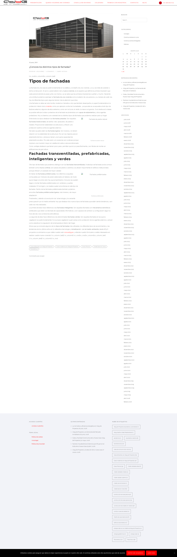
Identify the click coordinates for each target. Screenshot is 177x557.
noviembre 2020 (129, 353)
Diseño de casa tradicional (121, 517)
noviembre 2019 (129, 384)
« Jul (122, 71)
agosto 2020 (127, 363)
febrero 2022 (128, 301)
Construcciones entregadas (132, 41)
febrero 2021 (128, 342)
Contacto (134, 2)
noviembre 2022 (129, 269)
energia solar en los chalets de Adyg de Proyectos (127, 528)
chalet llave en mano (100, 246)
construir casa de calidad (121, 511)
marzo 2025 (127, 172)
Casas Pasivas (86, 246)
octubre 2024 (128, 189)
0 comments (50, 71)
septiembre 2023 (129, 234)
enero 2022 (127, 304)
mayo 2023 (127, 248)
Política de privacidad (38, 444)
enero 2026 (127, 140)
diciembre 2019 (128, 381)
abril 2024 (127, 210)
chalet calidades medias (121, 472)
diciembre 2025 (128, 144)
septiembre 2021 (129, 318)
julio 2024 (127, 199)
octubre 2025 (128, 151)
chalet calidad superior (121, 477)
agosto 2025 (127, 158)
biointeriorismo (119, 443)
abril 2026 (127, 130)
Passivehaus (34, 249)
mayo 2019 (127, 395)
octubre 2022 (128, 273)
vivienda (49, 106)
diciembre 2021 (128, 307)
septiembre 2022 (129, 276)
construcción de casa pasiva (122, 494)
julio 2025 (127, 161)
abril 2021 (127, 335)
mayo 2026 (127, 126)
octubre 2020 (128, 356)
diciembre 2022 (128, 266)
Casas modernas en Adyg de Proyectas (67, 246)
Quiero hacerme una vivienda (58, 2)
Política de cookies (37, 437)
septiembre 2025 (129, 154)
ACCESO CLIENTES (37, 426)
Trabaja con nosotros (116, 2)
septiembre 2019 (129, 388)
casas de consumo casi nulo (122, 449)
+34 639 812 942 (168, 2)
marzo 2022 (127, 297)
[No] (174, 553)
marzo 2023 (127, 255)
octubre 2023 (128, 231)
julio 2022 (127, 283)
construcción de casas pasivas (123, 500)
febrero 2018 (128, 402)
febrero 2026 (128, 137)
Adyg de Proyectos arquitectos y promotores (126, 427)
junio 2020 (127, 370)
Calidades (99, 2)
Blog (145, 2)
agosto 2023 (127, 238)
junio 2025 (127, 165)
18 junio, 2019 (33, 62)
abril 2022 (127, 294)
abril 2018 (127, 398)
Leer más (151, 553)
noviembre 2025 (129, 147)
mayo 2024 (127, 206)
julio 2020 (127, 367)
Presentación (36, 2)
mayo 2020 (127, 374)
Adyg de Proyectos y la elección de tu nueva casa (87, 450)
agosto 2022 (127, 280)
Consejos (126, 34)
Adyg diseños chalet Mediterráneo (123, 432)
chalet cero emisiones (120, 483)
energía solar (135, 534)
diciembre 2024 (129, 182)
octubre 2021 (128, 314)
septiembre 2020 (129, 360)
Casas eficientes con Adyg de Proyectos (41, 246)
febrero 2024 (128, 217)
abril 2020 (127, 377)
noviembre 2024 (129, 185)
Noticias (64, 71)
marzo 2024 (127, 213)
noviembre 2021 (129, 311)
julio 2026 (127, 119)
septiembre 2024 (129, 192)
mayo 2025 (127, 168)
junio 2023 (127, 245)
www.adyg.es (68, 232)
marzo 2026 (127, 133)
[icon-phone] (161, 2)
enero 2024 (127, 220)
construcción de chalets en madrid (124, 505)
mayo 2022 (127, 290)
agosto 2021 (127, 321)
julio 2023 (127, 241)
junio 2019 (127, 391)
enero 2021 (127, 346)
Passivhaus (131, 539)
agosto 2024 (127, 196)
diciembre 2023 (128, 224)
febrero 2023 (128, 259)
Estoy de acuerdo (135, 553)
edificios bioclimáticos (120, 522)
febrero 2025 (128, 175)
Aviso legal (35, 440)
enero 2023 (127, 262)
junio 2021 (127, 328)
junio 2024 (127, 203)
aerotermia (117, 438)
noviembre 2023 (129, 227)
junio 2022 (127, 287)
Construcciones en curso (131, 37)
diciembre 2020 (129, 349)
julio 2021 (127, 325)
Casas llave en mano (82, 2)
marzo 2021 (127, 339)
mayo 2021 (127, 332)
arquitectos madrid (132, 438)
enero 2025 (127, 179)
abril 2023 (127, 252)
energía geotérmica (120, 534)
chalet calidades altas (134, 466)
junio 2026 (127, 123)
